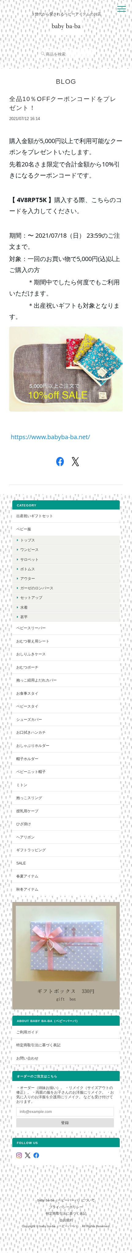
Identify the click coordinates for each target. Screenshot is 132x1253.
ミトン (21, 785)
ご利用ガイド (27, 1032)
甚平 (24, 617)
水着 (24, 607)
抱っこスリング (29, 798)
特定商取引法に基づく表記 (38, 1045)
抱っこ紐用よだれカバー (36, 680)
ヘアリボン (25, 837)
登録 (65, 1123)
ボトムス (27, 569)
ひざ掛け (23, 824)
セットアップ (31, 597)
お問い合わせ (27, 1058)
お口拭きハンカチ (31, 732)
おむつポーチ (27, 667)
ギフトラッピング (31, 850)
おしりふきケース (31, 654)
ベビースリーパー (31, 628)
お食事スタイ (27, 693)
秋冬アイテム (27, 889)
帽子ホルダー (27, 759)
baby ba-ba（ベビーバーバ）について (66, 1200)
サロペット (29, 559)
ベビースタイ (27, 706)
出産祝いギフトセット (34, 516)
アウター (27, 578)
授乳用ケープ (27, 811)
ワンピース (29, 550)
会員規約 (66, 1220)
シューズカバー (29, 719)
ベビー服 (23, 529)
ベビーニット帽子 (31, 772)
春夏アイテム (27, 876)
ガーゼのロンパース (36, 588)
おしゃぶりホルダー (32, 746)
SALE (21, 863)
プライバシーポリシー (66, 1207)
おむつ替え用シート (32, 641)
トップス (27, 540)
